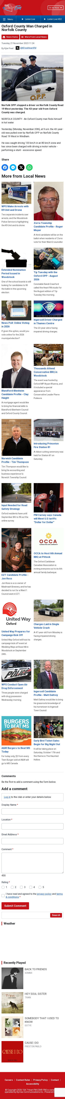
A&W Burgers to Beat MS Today (16, 750)
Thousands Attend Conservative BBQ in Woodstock (45, 372)
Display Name (10, 804)
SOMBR (28, 973)
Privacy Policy (40, 1080)
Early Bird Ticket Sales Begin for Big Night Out (47, 742)
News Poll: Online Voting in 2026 (15, 325)
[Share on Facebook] (5, 167)
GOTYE (28, 1025)
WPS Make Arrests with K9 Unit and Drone (15, 208)
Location (7, 819)
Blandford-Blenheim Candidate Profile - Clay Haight (15, 394)
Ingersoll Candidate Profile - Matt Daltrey (46, 693)
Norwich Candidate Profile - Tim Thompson (15, 460)
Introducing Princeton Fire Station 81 (46, 445)
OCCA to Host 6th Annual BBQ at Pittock (48, 555)
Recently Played (15, 963)
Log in (7, 797)
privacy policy (44, 893)
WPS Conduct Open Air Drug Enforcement (15, 686)
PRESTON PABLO (33, 1046)
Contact (55, 1080)
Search (56, 915)
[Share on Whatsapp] (29, 167)
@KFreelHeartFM (28, 48)
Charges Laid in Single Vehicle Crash (46, 626)
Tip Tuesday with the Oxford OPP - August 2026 (46, 276)
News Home (12, 37)
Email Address (10, 834)
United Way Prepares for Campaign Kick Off (16, 633)
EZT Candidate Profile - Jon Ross (15, 577)
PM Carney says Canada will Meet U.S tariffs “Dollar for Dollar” (47, 519)
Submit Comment (15, 905)
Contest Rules (23, 1080)
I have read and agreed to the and (34, 895)
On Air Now (54, 8)
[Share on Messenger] (13, 167)
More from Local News (36, 37)
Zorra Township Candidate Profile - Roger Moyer (48, 227)
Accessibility (32, 1084)
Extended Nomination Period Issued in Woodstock (14, 273)
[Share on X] (21, 167)
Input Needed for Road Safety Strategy (14, 507)
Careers (9, 1080)
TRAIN (28, 997)
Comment (7, 849)
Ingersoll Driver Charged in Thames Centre (48, 321)
